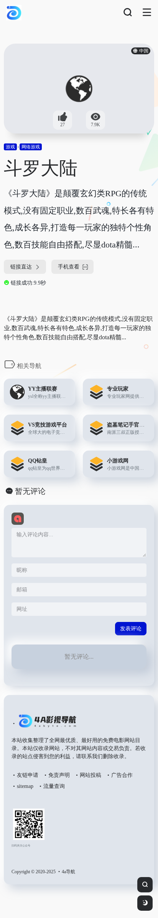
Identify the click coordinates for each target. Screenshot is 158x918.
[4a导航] (46, 724)
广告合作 (122, 775)
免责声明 (59, 775)
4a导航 (68, 871)
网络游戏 (30, 147)
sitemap (25, 786)
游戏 (10, 147)
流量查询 (54, 786)
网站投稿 (90, 775)
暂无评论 (30, 491)
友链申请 (27, 775)
